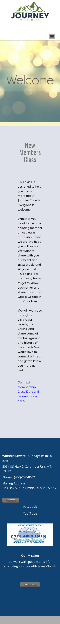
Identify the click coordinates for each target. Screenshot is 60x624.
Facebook (30, 506)
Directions (10, 500)
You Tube (30, 513)
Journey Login (30, 584)
